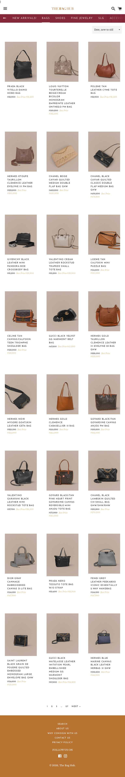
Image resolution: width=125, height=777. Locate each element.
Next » (76, 706)
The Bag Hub (67, 765)
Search (63, 724)
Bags (46, 18)
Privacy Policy (62, 742)
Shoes (60, 18)
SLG (101, 18)
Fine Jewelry (82, 18)
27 (67, 706)
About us (62, 729)
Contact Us (62, 738)
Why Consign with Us (63, 733)
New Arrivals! (24, 18)
